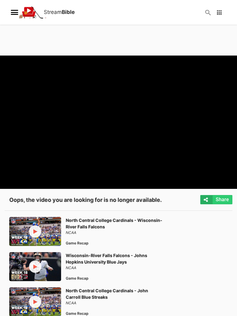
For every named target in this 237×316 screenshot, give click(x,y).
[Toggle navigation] (14, 12)
